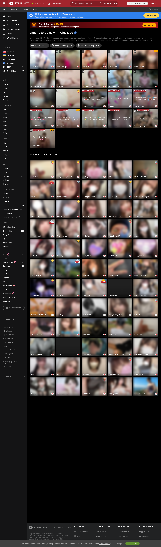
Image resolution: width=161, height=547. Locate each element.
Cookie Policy (105, 544)
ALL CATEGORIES (15, 308)
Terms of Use (7, 346)
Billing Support (8, 331)
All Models (6, 357)
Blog (4, 323)
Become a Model (9, 350)
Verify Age (151, 15)
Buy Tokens (7, 367)
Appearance (39, 46)
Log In (153, 3)
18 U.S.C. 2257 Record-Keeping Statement (11, 362)
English (60, 527)
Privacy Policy (8, 342)
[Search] (101, 3)
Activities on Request (89, 46)
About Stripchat (8, 320)
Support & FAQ (8, 327)
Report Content (8, 335)
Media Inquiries (8, 338)
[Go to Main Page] (19, 3)
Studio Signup (8, 354)
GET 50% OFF (149, 25)
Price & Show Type (62, 46)
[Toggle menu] (4, 3)
